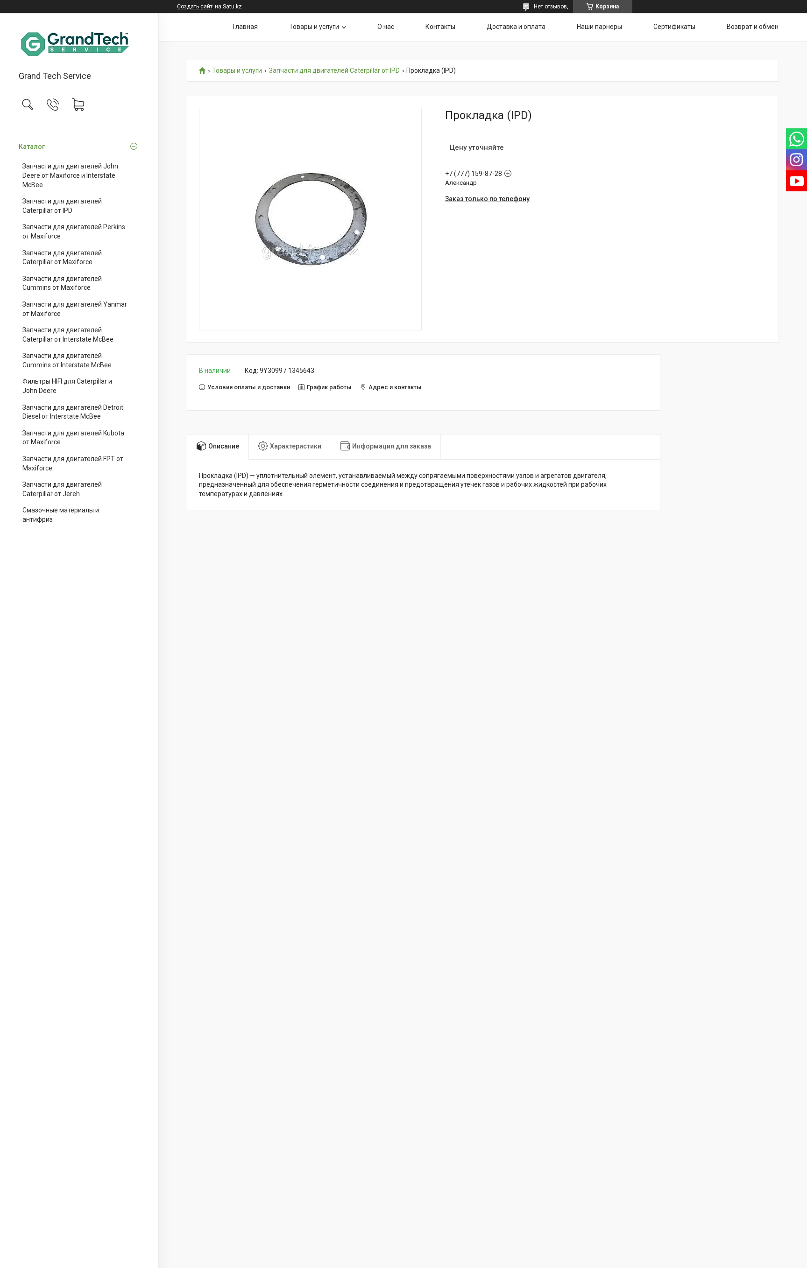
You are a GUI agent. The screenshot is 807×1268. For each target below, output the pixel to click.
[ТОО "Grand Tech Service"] (79, 42)
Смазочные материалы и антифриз (60, 514)
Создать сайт (194, 6)
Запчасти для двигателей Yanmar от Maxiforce (74, 309)
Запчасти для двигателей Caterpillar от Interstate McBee (67, 334)
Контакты (440, 26)
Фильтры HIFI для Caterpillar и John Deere (67, 386)
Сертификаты (674, 26)
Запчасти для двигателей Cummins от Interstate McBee (67, 360)
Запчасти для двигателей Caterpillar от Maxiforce (62, 257)
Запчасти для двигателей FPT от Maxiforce (72, 463)
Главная (245, 26)
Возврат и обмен (753, 26)
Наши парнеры (599, 26)
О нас (385, 26)
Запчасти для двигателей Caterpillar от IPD (62, 205)
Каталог (32, 146)
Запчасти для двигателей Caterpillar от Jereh (62, 489)
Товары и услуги (314, 26)
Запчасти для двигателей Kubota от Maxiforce (73, 437)
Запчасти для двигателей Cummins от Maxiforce (62, 283)
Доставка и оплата (516, 26)
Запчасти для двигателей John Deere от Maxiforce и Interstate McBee (70, 175)
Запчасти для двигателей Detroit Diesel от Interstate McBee (72, 412)
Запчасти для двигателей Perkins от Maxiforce (73, 231)
